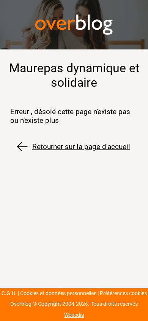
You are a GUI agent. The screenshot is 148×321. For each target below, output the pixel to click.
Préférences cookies (123, 293)
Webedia (74, 315)
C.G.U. (9, 293)
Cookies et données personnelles (58, 293)
